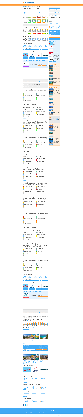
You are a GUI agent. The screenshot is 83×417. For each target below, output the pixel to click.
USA (43, 413)
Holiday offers (26, 385)
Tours (57, 28)
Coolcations (42, 379)
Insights (38, 4)
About (26, 410)
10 (28, 323)
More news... (51, 144)
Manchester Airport (26, 393)
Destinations (28, 4)
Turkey (43, 412)
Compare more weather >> (25, 329)
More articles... (51, 84)
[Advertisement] (48, 2)
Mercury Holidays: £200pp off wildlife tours (32, 291)
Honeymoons (43, 378)
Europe (26, 6)
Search (41, 4)
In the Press (30, 413)
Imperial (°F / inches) (31, 327)
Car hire (51, 27)
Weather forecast (30, 46)
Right (56, 15)
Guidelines (31, 411)
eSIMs (51, 28)
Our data (31, 410)
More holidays (24, 382)
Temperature (25, 12)
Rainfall (25, 13)
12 (25, 323)
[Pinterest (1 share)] (27, 405)
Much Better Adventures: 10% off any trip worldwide (34, 60)
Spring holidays (34, 378)
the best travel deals (55, 119)
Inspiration (34, 4)
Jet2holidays (34, 386)
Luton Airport (34, 393)
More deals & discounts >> (53, 61)
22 (42, 322)
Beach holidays (26, 378)
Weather (24, 4)
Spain (43, 411)
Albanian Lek (57, 12)
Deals (31, 4)
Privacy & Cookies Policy (30, 415)
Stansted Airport (26, 394)
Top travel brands (26, 386)
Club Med (42, 388)
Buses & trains (52, 26)
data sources (43, 81)
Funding (31, 412)
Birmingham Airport (35, 394)
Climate (39, 413)
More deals (24, 389)
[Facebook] (23, 405)
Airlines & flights (26, 387)
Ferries (51, 29)
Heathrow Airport (34, 401)
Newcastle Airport (43, 399)
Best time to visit (25, 46)
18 (29, 322)
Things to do (57, 27)
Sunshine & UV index (39, 12)
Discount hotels (26, 388)
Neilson (33, 387)
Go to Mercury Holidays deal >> (42, 296)
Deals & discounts (45, 46)
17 (32, 322)
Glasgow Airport (43, 394)
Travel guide (40, 46)
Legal (26, 412)
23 (31, 322)
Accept (59, 415)
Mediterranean (29, 6)
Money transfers (58, 25)
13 (30, 323)
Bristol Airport (26, 401)
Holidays (51, 23)
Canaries (44, 410)
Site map (27, 413)
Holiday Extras (43, 385)
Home (23, 6)
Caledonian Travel (43, 387)
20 (34, 322)
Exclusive (26, 66)
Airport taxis (51, 25)
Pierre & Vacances (43, 386)
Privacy (26, 411)
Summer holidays (34, 379)
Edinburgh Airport (34, 399)
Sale (26, 297)
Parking (40, 412)
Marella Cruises (34, 388)
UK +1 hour (56, 9)
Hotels (57, 23)
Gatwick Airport (43, 393)
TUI (32, 385)
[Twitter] (25, 405)
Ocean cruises (58, 26)
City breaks (25, 379)
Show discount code (42, 65)
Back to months (25, 102)
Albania (32, 6)
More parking (24, 396)
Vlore (34, 6)
